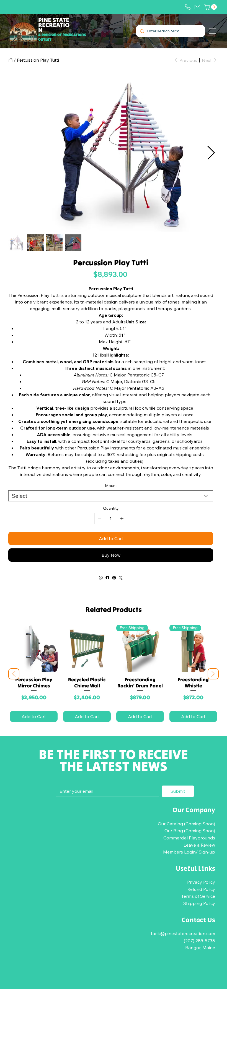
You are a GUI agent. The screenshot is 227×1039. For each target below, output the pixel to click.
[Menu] (212, 31)
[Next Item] (211, 153)
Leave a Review (199, 845)
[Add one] (121, 518)
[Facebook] (107, 577)
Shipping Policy (199, 903)
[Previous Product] (13, 673)
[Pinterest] (114, 577)
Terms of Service (198, 896)
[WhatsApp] (101, 577)
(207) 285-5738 (199, 940)
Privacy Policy (201, 882)
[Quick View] (34, 648)
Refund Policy (201, 889)
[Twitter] (120, 577)
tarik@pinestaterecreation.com (183, 933)
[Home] (10, 60)
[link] (211, 7)
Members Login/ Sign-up (189, 852)
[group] (113, 674)
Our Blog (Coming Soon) (189, 830)
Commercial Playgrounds (189, 838)
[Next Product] (213, 673)
